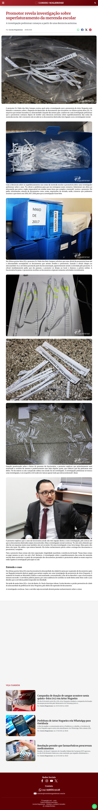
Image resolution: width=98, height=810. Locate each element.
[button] (3, 3)
